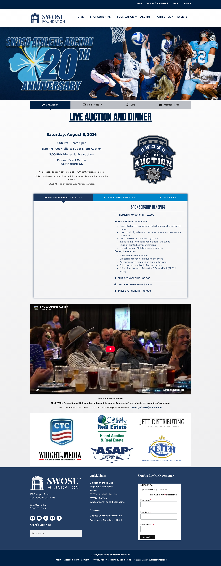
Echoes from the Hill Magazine (107, 501)
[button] (148, 215)
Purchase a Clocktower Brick (106, 520)
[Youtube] (39, 518)
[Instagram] (45, 518)
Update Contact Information (106, 515)
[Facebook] (32, 518)
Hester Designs (159, 559)
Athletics (164, 16)
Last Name (145, 512)
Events (182, 16)
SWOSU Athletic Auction (104, 494)
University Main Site (101, 482)
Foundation (125, 16)
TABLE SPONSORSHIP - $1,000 (134, 290)
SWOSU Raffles (98, 498)
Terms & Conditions (120, 559)
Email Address (147, 524)
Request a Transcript (101, 486)
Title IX (58, 559)
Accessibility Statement (76, 559)
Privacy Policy (100, 559)
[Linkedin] (59, 518)
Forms (93, 490)
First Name (145, 500)
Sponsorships (100, 16)
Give (81, 16)
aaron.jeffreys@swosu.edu (146, 407)
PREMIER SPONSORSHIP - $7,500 (136, 214)
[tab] (50, 105)
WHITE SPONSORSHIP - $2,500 (135, 284)
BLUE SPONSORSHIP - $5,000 (134, 278)
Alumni (145, 16)
